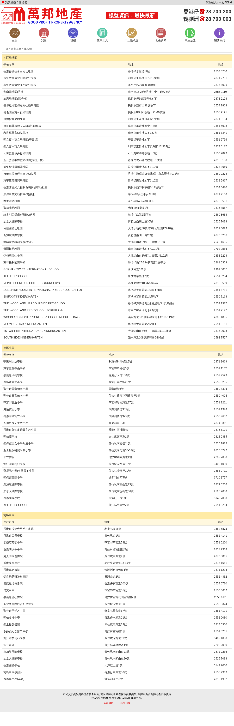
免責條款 (108, 703)
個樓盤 (16, 2)
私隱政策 (125, 703)
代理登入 (211, 2)
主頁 (5, 48)
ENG (229, 2)
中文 (221, 2)
